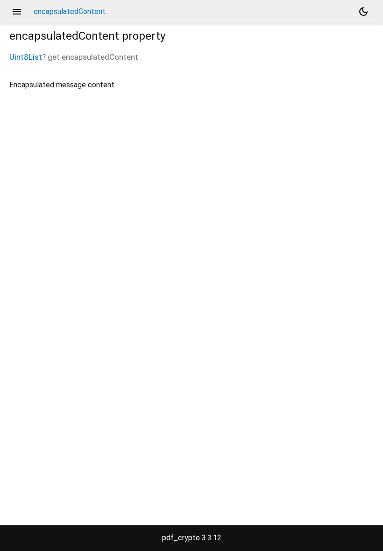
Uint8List (25, 57)
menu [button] (16, 11)
